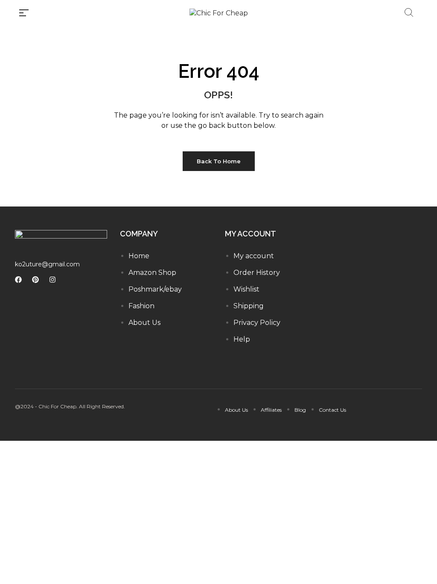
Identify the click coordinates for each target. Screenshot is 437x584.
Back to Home (219, 161)
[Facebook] (18, 279)
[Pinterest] (35, 279)
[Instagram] (52, 279)
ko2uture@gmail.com (47, 264)
